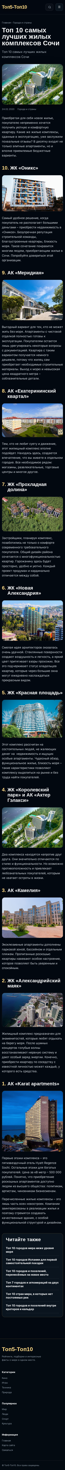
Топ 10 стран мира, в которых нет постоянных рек (29, 1295)
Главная (6, 22)
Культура (7, 1423)
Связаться (7, 1450)
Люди (5, 1414)
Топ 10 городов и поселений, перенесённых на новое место (27, 1272)
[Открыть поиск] (49, 7)
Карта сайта (8, 1445)
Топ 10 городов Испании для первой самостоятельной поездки (31, 1261)
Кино (4, 1378)
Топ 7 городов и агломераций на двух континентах (32, 1284)
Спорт (5, 1418)
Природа (7, 1392)
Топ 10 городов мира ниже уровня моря (30, 1249)
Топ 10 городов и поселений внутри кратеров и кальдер (31, 1307)
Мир (4, 1409)
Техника (6, 1387)
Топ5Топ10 (14, 7)
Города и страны (22, 22)
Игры (5, 1382)
